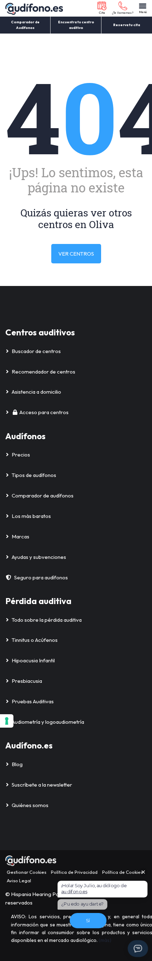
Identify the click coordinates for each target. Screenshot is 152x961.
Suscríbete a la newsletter (42, 784)
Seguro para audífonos (41, 577)
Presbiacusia (27, 681)
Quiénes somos (30, 805)
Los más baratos (31, 516)
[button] (102, 8)
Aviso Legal (19, 880)
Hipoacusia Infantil (33, 660)
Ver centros (76, 253)
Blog (17, 764)
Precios (21, 454)
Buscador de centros (36, 351)
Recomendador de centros (43, 371)
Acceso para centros (44, 412)
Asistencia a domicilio (36, 391)
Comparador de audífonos (43, 495)
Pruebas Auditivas (33, 701)
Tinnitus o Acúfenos (35, 640)
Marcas (20, 536)
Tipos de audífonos (34, 475)
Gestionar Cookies (26, 872)
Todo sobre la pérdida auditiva (47, 619)
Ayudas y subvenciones (39, 557)
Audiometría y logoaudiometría (48, 721)
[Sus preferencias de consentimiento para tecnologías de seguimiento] (6, 721)
